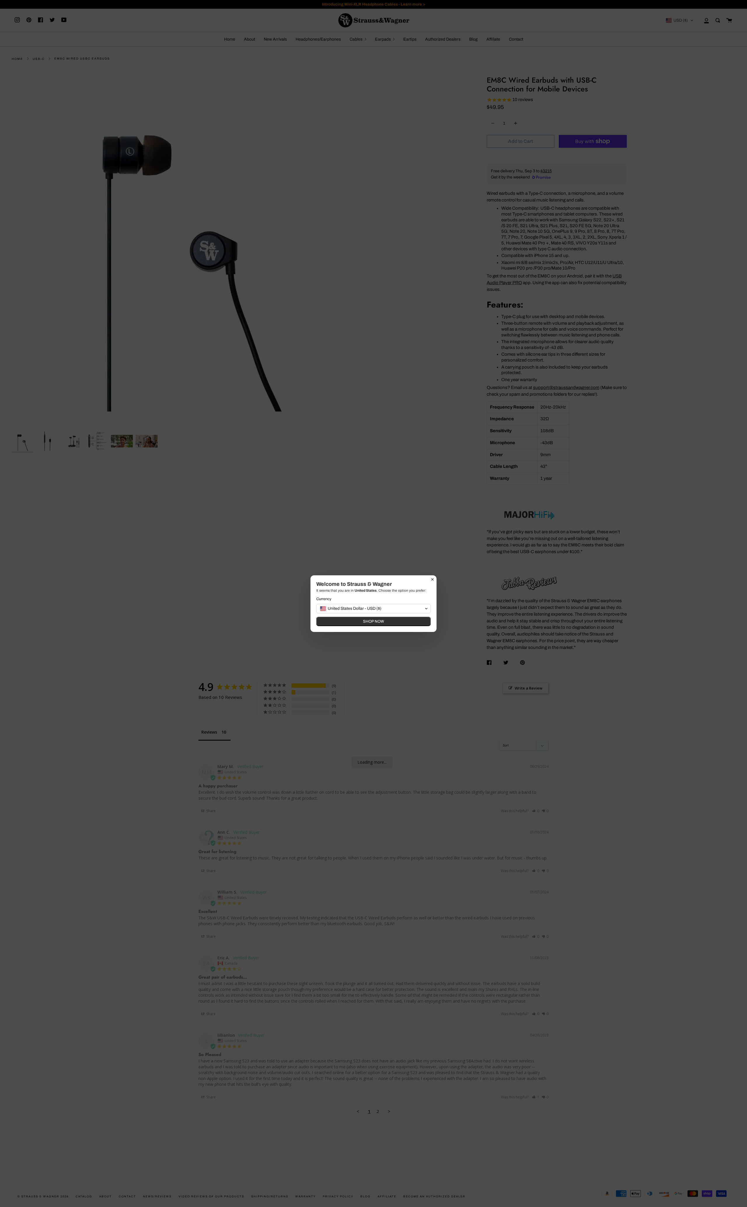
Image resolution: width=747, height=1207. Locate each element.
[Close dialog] (432, 579)
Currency (323, 599)
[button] (373, 608)
